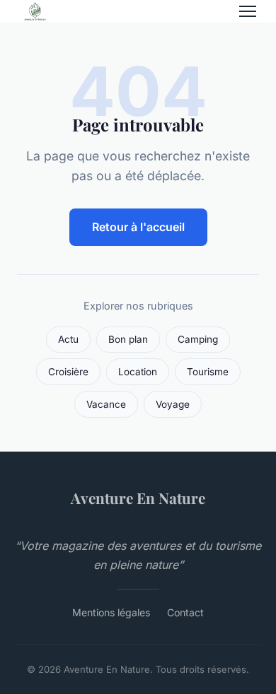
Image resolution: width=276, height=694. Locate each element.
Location (137, 371)
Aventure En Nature (138, 497)
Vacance (106, 404)
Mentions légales (111, 612)
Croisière (68, 371)
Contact (185, 612)
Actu (68, 339)
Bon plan (128, 339)
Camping (198, 339)
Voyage (173, 404)
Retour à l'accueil (138, 227)
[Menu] (248, 11)
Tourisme (208, 371)
